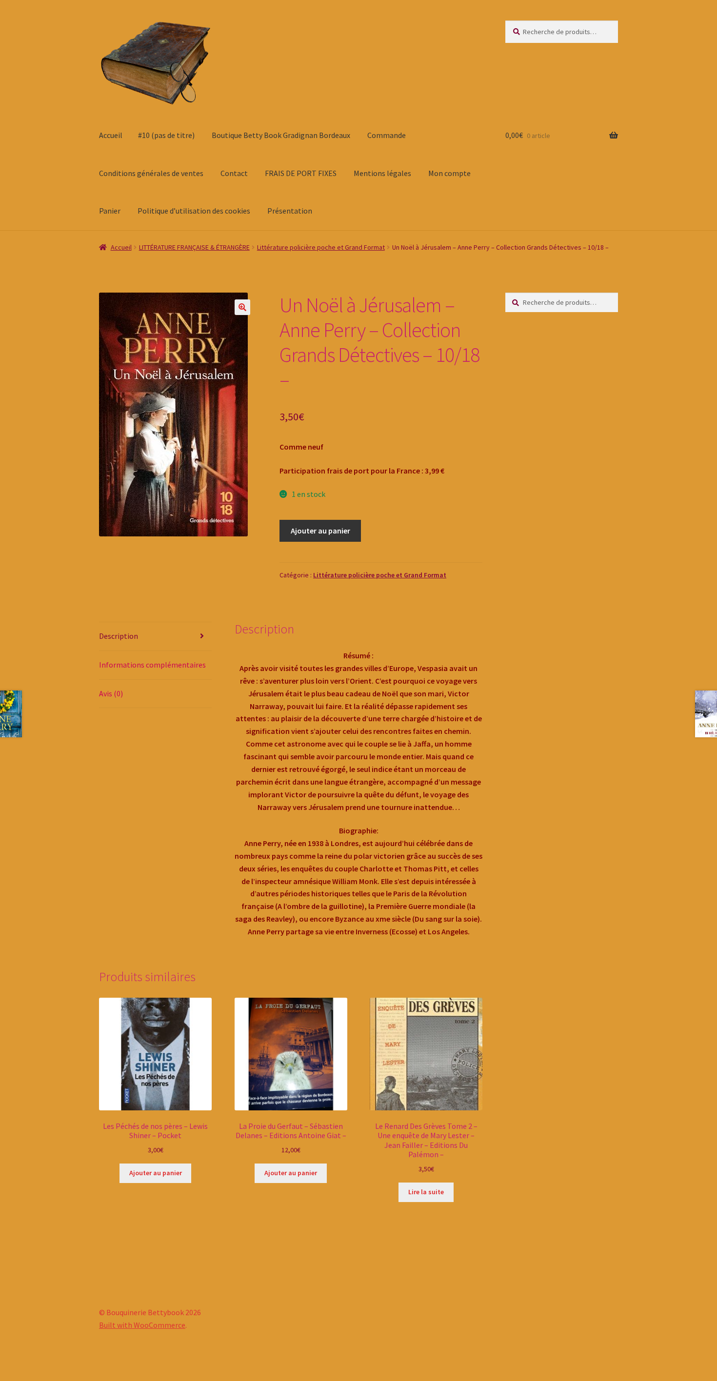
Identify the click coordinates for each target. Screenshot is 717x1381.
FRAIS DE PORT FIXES (301, 173)
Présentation (289, 211)
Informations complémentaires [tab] (152, 665)
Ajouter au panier (320, 530)
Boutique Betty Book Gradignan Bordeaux (281, 135)
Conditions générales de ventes (151, 173)
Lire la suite (426, 1191)
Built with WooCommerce (142, 1325)
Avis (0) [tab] (111, 693)
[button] (242, 307)
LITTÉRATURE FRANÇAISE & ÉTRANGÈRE (194, 247)
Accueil (110, 135)
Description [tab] (118, 636)
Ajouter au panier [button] (155, 1172)
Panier (109, 211)
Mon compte (449, 173)
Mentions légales (382, 173)
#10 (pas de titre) (166, 135)
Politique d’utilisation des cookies (194, 211)
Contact (234, 173)
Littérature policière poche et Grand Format (321, 247)
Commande (386, 135)
